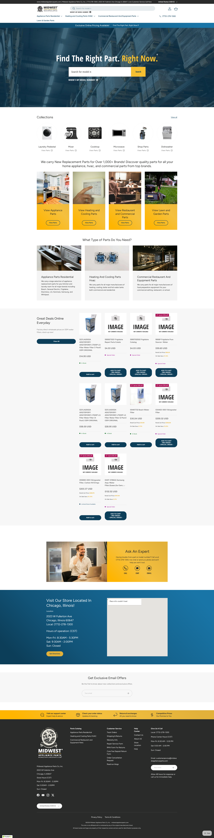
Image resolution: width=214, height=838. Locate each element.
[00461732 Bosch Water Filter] (141, 394)
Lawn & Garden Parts (45, 20)
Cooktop (95, 146)
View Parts (53, 223)
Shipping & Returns (114, 736)
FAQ (136, 749)
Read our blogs (113, 764)
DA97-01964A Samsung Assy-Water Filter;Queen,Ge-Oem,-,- (115, 482)
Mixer (71, 146)
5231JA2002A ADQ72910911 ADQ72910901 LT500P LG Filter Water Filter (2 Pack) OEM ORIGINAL (116, 415)
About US (138, 739)
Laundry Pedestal (47, 146)
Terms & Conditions (112, 817)
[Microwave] (119, 133)
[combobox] (112, 8)
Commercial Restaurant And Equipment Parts (117, 16)
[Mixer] (71, 133)
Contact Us (138, 735)
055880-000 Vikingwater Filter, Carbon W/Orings (90, 481)
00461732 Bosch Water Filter (139, 411)
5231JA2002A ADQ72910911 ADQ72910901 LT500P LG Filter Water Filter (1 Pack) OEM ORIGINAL (90, 344)
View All (56, 341)
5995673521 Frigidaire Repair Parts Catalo (114, 340)
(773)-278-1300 (162, 732)
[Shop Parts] (143, 133)
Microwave (118, 146)
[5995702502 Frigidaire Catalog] (141, 324)
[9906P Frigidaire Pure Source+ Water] (166, 324)
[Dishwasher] (167, 133)
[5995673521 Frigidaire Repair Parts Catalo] (116, 324)
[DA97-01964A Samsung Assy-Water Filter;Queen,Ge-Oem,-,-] (116, 464)
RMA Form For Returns (116, 747)
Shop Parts (143, 146)
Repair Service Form (115, 744)
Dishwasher (167, 146)
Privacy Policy (96, 817)
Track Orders (112, 732)
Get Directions (54, 654)
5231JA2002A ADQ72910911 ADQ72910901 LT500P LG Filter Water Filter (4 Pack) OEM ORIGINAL (90, 415)
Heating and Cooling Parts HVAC (79, 16)
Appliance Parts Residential (48, 16)
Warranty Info (112, 740)
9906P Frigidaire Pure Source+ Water (164, 340)
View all (174, 117)
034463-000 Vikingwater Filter (166, 411)
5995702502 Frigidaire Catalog (139, 340)
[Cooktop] (95, 133)
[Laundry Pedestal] (47, 133)
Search (138, 71)
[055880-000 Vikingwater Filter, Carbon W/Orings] (90, 464)
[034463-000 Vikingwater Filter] (166, 394)
